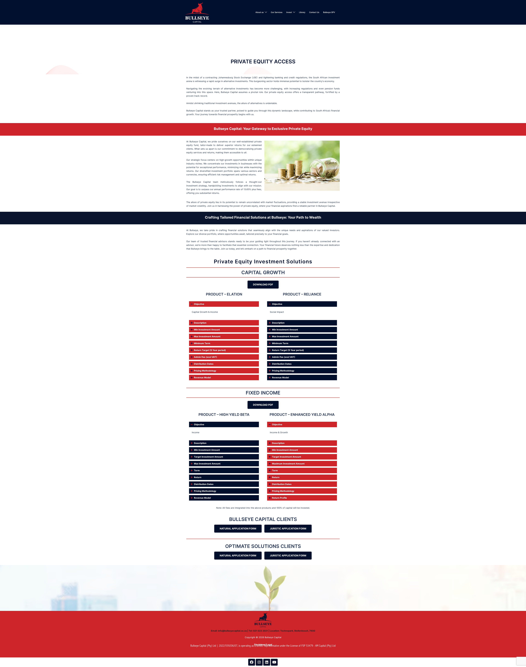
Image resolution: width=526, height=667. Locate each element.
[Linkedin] (266, 662)
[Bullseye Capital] (197, 12)
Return (197, 477)
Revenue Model (202, 377)
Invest (289, 12)
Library (302, 12)
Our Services (276, 12)
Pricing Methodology (205, 370)
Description (200, 322)
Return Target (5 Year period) (210, 350)
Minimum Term (202, 343)
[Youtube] (274, 662)
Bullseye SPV (329, 12)
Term (197, 470)
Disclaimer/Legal (263, 644)
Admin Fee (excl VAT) (205, 357)
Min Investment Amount (207, 329)
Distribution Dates (203, 363)
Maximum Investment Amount (288, 463)
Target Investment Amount (208, 456)
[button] (224, 304)
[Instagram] (259, 662)
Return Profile (279, 497)
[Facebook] (251, 662)
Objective (199, 304)
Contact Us (314, 12)
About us (259, 12)
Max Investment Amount (207, 336)
